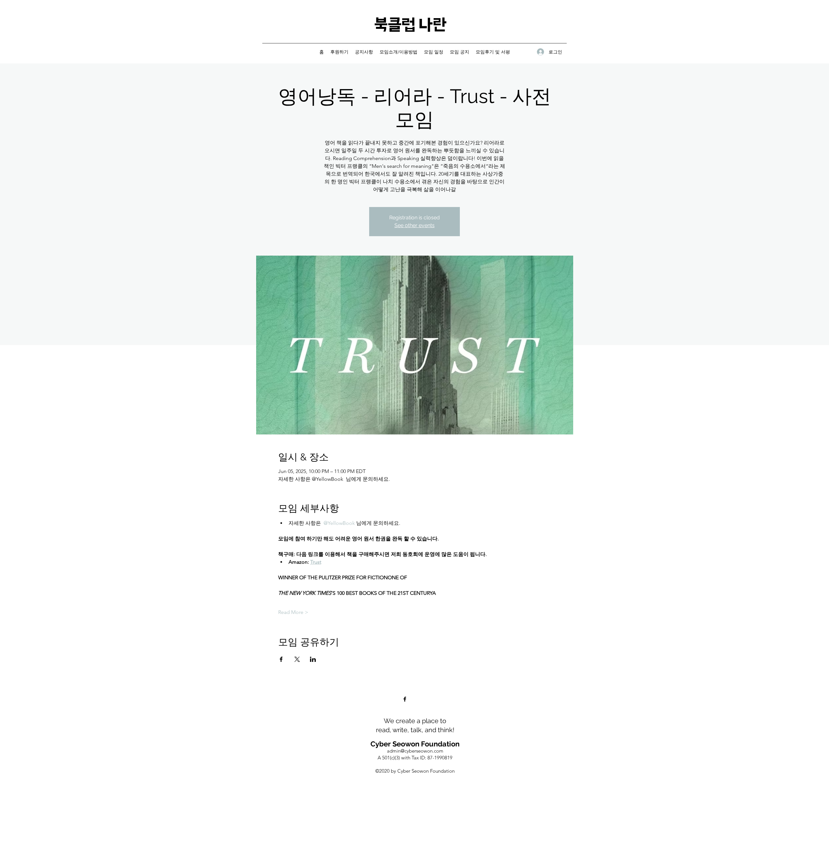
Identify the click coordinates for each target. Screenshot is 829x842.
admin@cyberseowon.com (415, 751)
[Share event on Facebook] (281, 659)
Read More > (293, 612)
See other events (414, 225)
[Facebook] (405, 699)
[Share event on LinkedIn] (313, 659)
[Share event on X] (297, 659)
